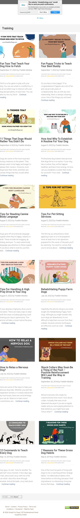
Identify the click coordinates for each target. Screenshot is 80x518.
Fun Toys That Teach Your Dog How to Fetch (14, 65)
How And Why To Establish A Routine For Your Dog (56, 140)
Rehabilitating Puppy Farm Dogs (56, 290)
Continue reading (48, 100)
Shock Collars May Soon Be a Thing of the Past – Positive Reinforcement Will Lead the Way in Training (57, 372)
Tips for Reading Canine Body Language (14, 215)
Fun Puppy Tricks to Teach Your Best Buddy (56, 65)
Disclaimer (18, 509)
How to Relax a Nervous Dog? (14, 368)
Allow (55, 12)
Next (17, 497)
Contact (13, 507)
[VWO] (28, 12)
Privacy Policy (22, 507)
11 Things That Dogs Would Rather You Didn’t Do (16, 140)
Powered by (23, 12)
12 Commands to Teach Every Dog (14, 451)
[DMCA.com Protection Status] (72, 508)
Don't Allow (43, 12)
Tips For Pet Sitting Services (52, 215)
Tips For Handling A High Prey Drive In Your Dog (14, 290)
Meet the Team (29, 509)
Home (7, 507)
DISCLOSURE (9, 76)
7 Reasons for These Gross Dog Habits (57, 451)
